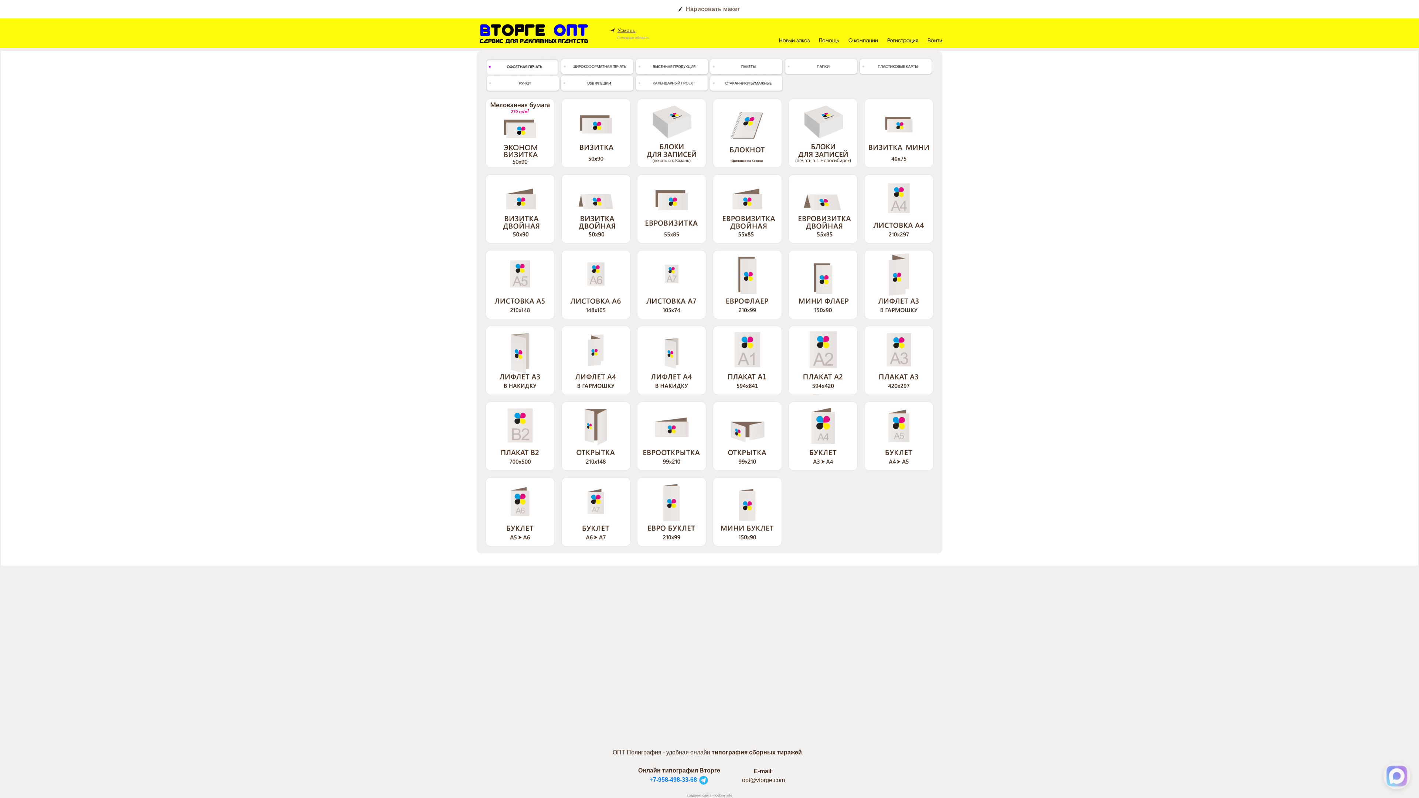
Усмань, (627, 30)
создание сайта (699, 795)
